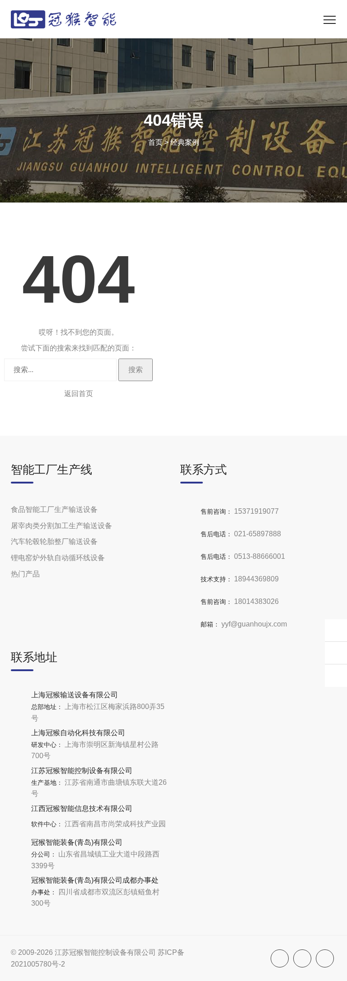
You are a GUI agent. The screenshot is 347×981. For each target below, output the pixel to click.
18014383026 (256, 601)
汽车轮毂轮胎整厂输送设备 (54, 541)
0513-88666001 (259, 556)
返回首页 (78, 393)
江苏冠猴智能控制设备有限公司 (105, 952)
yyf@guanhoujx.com (254, 624)
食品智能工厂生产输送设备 (54, 509)
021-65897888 (257, 534)
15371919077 (256, 511)
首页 (155, 142)
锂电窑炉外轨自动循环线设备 (58, 558)
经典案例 (184, 142)
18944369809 (256, 579)
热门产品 (25, 574)
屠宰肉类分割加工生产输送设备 (61, 526)
